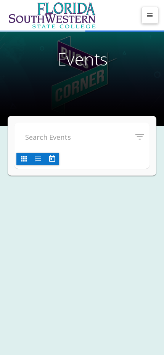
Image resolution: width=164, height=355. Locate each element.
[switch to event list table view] (38, 159)
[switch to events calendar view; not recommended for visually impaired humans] (52, 159)
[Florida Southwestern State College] (71, 15)
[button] (142, 137)
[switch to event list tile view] (23, 159)
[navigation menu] (149, 15)
